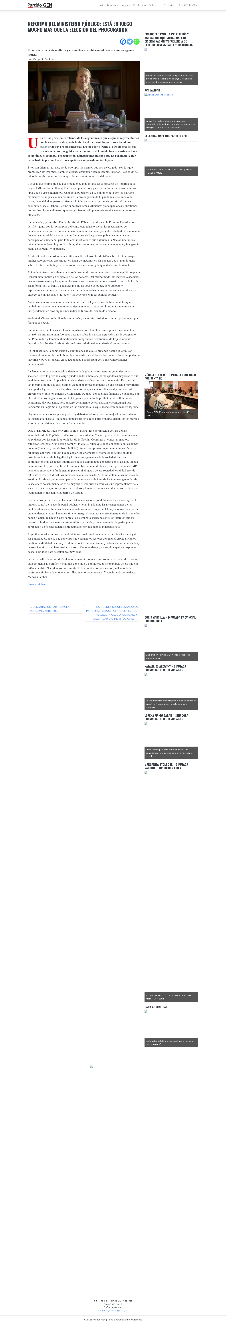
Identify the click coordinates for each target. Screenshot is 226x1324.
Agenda (126, 5)
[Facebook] (123, 42)
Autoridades (113, 5)
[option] (171, 66)
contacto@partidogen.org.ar (113, 1310)
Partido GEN (99, 1319)
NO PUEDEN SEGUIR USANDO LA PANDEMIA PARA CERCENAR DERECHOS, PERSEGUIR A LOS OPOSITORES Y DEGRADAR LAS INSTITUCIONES (112, 612)
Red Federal (139, 5)
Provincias (169, 5)
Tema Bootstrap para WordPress (124, 1319)
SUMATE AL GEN (187, 5)
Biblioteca (154, 5)
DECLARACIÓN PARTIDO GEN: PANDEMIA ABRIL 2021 (50, 608)
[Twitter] (130, 42)
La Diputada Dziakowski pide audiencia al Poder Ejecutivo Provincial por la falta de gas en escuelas (171, 704)
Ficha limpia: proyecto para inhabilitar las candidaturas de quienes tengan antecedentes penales (170, 752)
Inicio (101, 5)
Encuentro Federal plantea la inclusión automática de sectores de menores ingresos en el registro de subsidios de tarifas (170, 124)
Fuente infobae (37, 584)
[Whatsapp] (136, 42)
